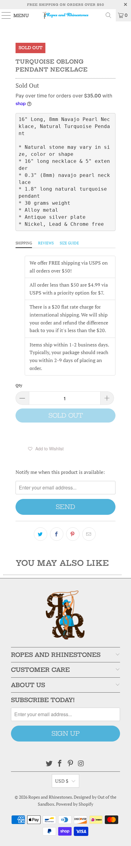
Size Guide (69, 243)
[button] (46, 448)
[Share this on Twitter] (40, 534)
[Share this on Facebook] (56, 534)
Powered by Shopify (74, 804)
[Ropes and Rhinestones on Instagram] (81, 763)
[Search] (108, 15)
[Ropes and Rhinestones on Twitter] (49, 763)
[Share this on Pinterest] (73, 534)
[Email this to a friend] (89, 534)
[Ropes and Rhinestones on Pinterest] (70, 763)
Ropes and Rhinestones (50, 797)
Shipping (24, 243)
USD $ (62, 781)
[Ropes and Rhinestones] (65, 15)
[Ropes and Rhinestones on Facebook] (60, 763)
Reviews (46, 243)
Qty (19, 385)
